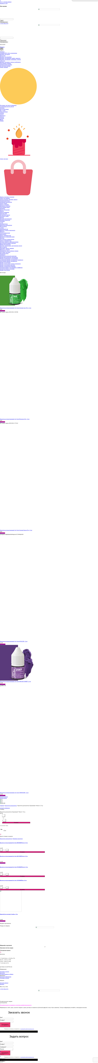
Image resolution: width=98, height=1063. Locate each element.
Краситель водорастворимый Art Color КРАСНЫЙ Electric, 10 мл (14, 842)
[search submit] (0, 39)
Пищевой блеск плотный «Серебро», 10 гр (9, 914)
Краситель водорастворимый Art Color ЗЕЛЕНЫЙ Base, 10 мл (13, 880)
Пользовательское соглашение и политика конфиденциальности (15, 1005)
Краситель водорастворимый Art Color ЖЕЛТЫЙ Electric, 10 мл (14, 856)
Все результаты (4, 22)
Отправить (5, 1024)
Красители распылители (11, 805)
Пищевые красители (18, 838)
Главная (2, 805)
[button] (2, 975)
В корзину (16, 822)
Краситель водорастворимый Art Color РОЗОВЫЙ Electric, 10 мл (14, 867)
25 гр (5, 830)
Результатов (3, 40)
